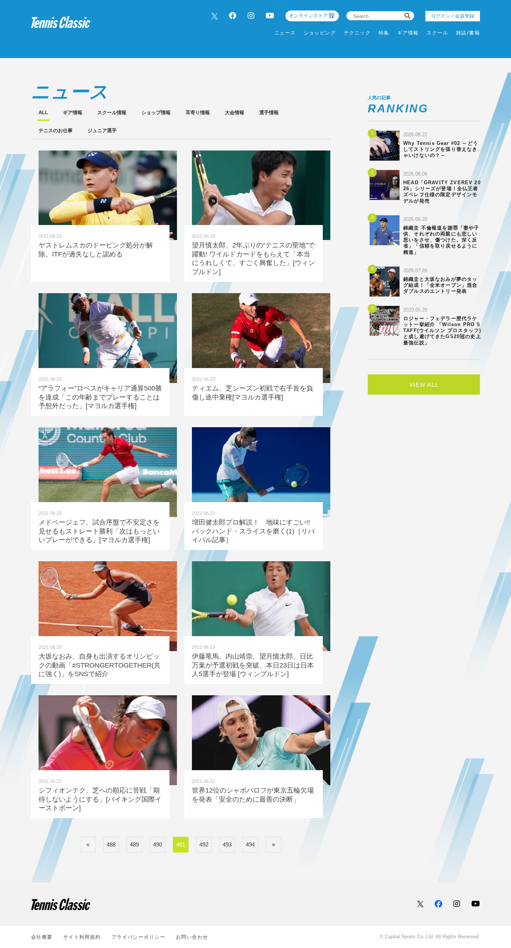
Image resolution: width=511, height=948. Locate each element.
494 (250, 844)
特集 (384, 32)
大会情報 (234, 112)
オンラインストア (308, 15)
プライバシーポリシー (138, 937)
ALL (43, 112)
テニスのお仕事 (56, 130)
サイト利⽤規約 (82, 937)
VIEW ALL (424, 385)
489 (134, 844)
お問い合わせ (192, 937)
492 (203, 844)
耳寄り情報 (198, 112)
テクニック (357, 32)
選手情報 (269, 112)
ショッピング (320, 32)
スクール (437, 32)
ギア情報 (408, 32)
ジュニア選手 (102, 130)
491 (180, 844)
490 (157, 844)
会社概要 (42, 937)
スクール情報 (111, 112)
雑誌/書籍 (468, 32)
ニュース (285, 32)
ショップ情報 (156, 112)
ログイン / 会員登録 (452, 16)
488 (111, 844)
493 (227, 844)
